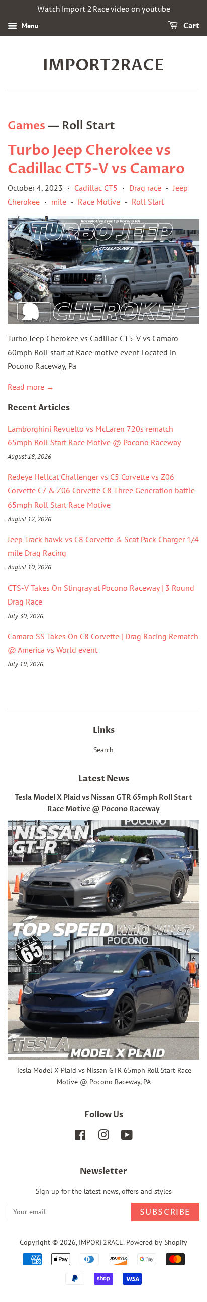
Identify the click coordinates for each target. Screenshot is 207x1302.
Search (103, 749)
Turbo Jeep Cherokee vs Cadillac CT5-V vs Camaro (96, 159)
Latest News (103, 778)
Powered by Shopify (156, 1242)
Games (26, 125)
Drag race (145, 188)
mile (58, 201)
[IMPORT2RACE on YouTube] (127, 1136)
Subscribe (165, 1212)
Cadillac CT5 (96, 188)
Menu (29, 25)
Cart (190, 26)
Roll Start (148, 201)
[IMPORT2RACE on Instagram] (103, 1136)
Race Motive (99, 201)
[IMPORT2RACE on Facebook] (80, 1136)
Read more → (31, 387)
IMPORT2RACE (103, 65)
